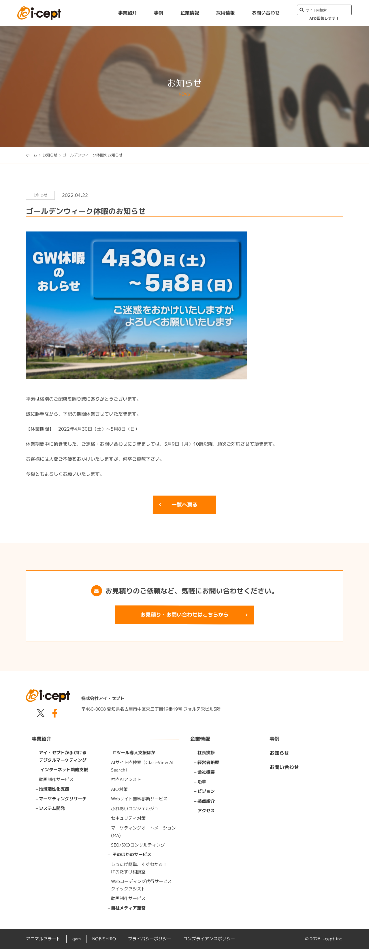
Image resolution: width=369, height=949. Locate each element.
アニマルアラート (43, 939)
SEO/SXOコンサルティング (138, 845)
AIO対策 (119, 789)
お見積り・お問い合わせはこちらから (184, 614)
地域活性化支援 (54, 789)
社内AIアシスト (126, 779)
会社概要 (206, 772)
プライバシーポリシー (149, 939)
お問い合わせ (266, 13)
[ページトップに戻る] (359, 939)
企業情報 (189, 13)
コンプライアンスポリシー (209, 939)
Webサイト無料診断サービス (139, 798)
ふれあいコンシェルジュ (135, 808)
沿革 (201, 781)
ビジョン (206, 791)
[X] (41, 714)
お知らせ (49, 155)
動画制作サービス (56, 779)
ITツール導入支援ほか (133, 753)
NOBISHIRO (104, 939)
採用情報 (225, 13)
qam (76, 939)
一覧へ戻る (184, 504)
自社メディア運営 (128, 908)
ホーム (31, 155)
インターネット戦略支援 (64, 770)
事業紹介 (127, 13)
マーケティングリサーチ (62, 798)
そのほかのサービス (131, 854)
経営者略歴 (208, 762)
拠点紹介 (206, 801)
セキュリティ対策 (128, 818)
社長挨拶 (206, 753)
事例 (158, 13)
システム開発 (52, 808)
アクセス (206, 811)
